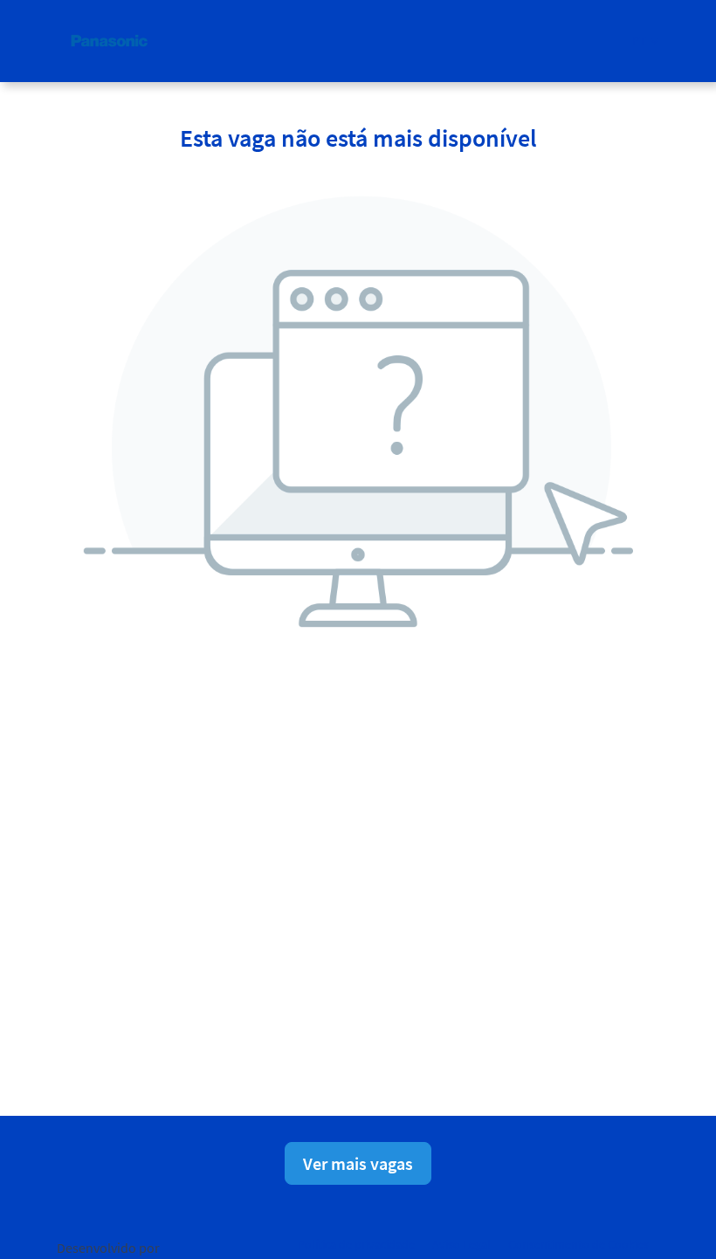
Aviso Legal (461, 1244)
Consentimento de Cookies (578, 1244)
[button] (645, 40)
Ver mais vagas (358, 1163)
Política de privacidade (356, 1244)
